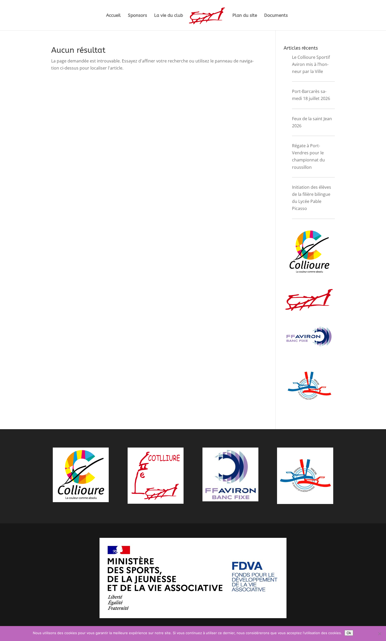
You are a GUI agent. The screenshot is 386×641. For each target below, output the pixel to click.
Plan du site (244, 15)
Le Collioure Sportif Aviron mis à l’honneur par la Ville (311, 64)
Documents (276, 15)
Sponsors (137, 15)
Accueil (113, 15)
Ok (349, 633)
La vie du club (168, 15)
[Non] (379, 633)
